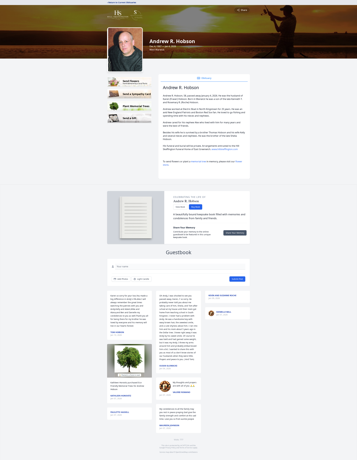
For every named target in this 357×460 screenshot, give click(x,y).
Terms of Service (186, 447)
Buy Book (195, 207)
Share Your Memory (235, 232)
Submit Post (237, 279)
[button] (129, 361)
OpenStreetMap (181, 452)
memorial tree (198, 161)
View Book (180, 207)
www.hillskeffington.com (225, 149)
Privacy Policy (170, 447)
